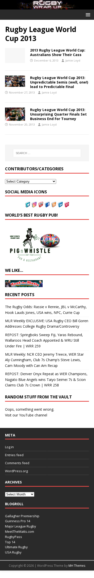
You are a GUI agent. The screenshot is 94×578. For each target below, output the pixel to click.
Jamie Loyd (72, 60)
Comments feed (17, 463)
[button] (87, 14)
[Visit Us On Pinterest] (66, 204)
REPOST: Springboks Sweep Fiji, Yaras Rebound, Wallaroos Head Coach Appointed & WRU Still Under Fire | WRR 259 (44, 340)
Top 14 (10, 542)
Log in (9, 447)
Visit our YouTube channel (26, 415)
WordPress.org (16, 471)
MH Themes (76, 565)
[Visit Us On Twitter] (27, 204)
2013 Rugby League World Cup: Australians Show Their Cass (57, 52)
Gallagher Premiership (22, 516)
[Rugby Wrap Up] (47, 6)
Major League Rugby (20, 526)
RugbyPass (13, 536)
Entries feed (14, 455)
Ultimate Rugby (16, 547)
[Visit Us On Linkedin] (60, 204)
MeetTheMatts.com (19, 531)
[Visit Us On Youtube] (40, 204)
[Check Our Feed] (53, 204)
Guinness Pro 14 (17, 521)
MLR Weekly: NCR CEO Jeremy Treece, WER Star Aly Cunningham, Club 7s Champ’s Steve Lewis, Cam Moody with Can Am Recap (44, 360)
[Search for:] (47, 153)
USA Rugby (13, 552)
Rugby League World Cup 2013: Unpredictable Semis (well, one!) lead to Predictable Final (59, 82)
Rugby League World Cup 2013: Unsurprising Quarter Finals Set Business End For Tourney (58, 114)
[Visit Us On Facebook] (47, 204)
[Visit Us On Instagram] (34, 204)
